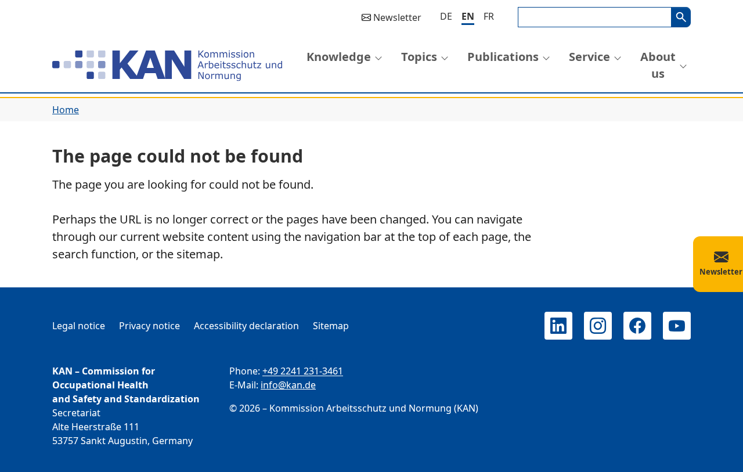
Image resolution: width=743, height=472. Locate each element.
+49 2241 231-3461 (302, 371)
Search (681, 17)
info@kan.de (288, 385)
